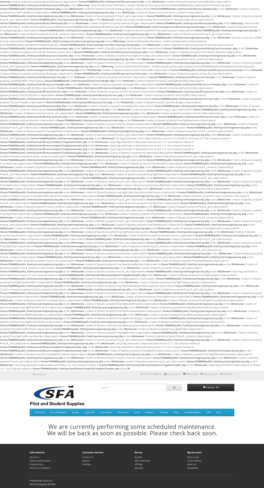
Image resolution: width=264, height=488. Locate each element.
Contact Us (87, 457)
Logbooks (89, 412)
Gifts (208, 412)
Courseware (106, 412)
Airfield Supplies (192, 412)
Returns (86, 460)
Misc (218, 412)
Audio (137, 412)
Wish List (191, 464)
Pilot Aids (40, 412)
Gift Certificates (142, 460)
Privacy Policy (36, 464)
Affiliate (138, 464)
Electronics (122, 412)
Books (75, 412)
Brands (138, 457)
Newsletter (192, 467)
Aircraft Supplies (58, 412)
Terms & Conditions (40, 467)
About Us (34, 457)
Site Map (86, 464)
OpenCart (47, 480)
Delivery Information (40, 460)
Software (149, 412)
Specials (139, 467)
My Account (193, 457)
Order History (194, 460)
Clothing (164, 412)
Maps (176, 412)
